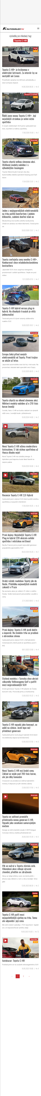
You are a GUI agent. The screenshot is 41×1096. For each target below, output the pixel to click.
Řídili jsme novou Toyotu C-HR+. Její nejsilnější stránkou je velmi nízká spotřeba (19, 119)
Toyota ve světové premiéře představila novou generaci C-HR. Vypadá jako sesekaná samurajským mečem (19, 821)
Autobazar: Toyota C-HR (13, 960)
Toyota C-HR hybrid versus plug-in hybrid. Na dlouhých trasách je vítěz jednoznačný (19, 311)
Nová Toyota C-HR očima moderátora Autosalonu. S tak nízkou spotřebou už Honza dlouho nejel (20, 449)
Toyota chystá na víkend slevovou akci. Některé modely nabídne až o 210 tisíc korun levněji (20, 403)
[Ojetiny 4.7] (20, 901)
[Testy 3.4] (20, 57)
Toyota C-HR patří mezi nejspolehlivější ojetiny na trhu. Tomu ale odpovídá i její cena (19, 918)
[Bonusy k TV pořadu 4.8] (20, 433)
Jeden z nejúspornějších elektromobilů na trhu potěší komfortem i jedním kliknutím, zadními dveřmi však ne (20, 214)
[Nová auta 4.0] (20, 617)
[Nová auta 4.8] (20, 387)
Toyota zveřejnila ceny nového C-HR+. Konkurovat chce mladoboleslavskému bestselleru (20, 262)
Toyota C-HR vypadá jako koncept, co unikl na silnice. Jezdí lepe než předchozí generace (19, 728)
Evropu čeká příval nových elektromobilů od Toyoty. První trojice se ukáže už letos (20, 357)
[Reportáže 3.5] (20, 482)
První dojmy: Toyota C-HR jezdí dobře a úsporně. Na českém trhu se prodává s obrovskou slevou (20, 633)
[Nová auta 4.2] (20, 665)
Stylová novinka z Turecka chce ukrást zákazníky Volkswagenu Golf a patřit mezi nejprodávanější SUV (20, 681)
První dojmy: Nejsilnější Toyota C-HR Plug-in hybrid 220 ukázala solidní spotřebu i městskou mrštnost (19, 538)
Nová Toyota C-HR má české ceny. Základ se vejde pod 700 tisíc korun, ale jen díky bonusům (19, 774)
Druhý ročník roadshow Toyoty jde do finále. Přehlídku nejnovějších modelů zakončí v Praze (19, 584)
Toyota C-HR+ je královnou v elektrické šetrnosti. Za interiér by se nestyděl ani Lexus (19, 73)
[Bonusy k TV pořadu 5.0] (20, 103)
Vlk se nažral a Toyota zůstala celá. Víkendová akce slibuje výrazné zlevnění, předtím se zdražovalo (18, 869)
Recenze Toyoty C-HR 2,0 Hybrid (17, 495)
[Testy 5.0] (20, 197)
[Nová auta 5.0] (20, 149)
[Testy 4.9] (20, 295)
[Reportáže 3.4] (20, 947)
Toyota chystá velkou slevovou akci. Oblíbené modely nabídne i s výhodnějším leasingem (18, 165)
